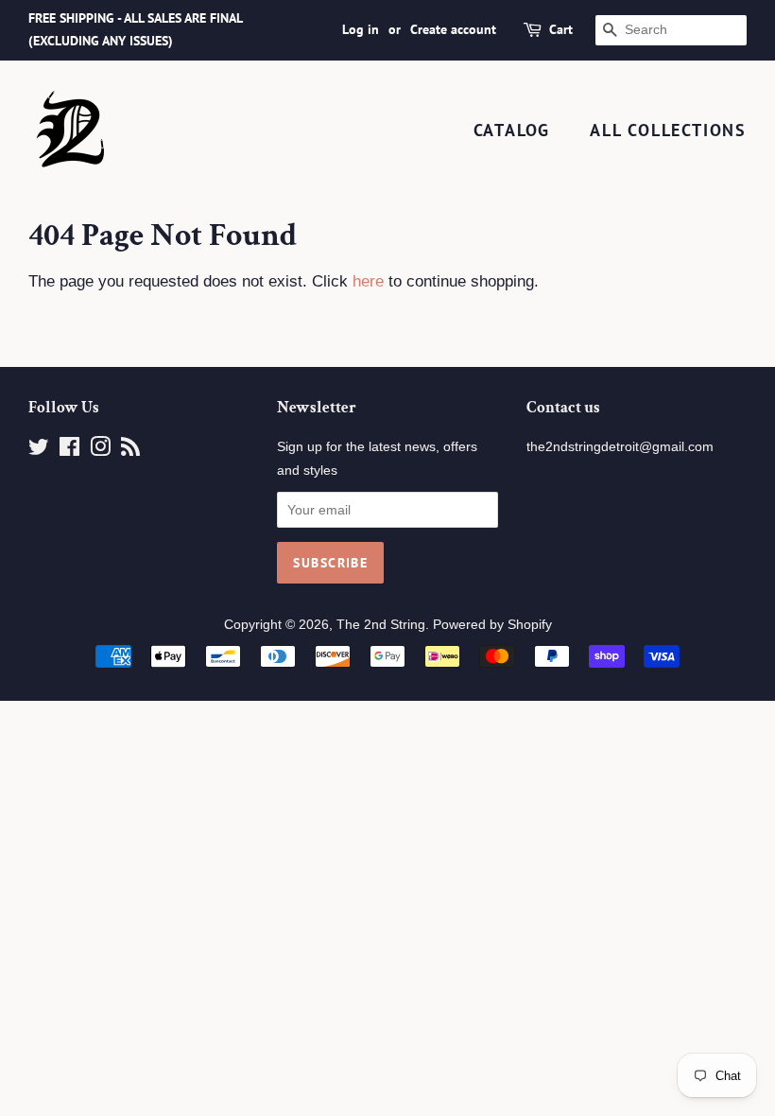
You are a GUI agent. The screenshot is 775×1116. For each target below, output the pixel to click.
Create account (453, 29)
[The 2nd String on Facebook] (69, 450)
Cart (561, 29)
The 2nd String (380, 624)
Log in (360, 29)
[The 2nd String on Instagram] (100, 450)
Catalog (512, 130)
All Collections (668, 130)
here (368, 281)
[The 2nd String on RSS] (130, 450)
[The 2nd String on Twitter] (38, 450)
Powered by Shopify (492, 624)
